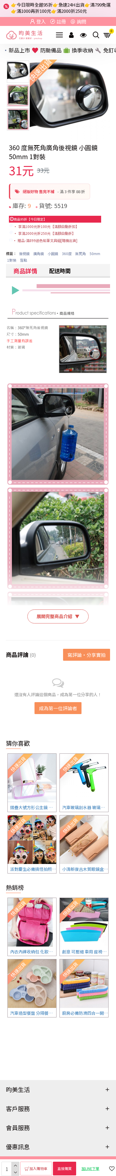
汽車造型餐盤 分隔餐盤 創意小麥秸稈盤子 (33, 1013)
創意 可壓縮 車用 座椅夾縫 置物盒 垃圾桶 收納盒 (85, 951)
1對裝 (11, 260)
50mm (95, 253)
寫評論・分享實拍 (87, 654)
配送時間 (59, 270)
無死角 (80, 253)
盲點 (23, 260)
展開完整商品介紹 (58, 616)
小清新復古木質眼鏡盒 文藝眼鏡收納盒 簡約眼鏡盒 (85, 869)
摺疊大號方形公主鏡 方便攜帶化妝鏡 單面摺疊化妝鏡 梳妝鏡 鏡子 (33, 807)
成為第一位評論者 (58, 708)
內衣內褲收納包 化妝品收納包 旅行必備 (33, 951)
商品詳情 (25, 270)
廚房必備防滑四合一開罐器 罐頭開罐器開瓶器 (85, 1013)
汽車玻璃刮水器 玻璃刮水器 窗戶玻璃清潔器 (85, 807)
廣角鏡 (38, 253)
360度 (67, 253)
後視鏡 (24, 253)
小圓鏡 (53, 253)
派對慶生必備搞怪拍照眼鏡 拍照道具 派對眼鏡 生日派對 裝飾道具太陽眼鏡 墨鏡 (33, 869)
